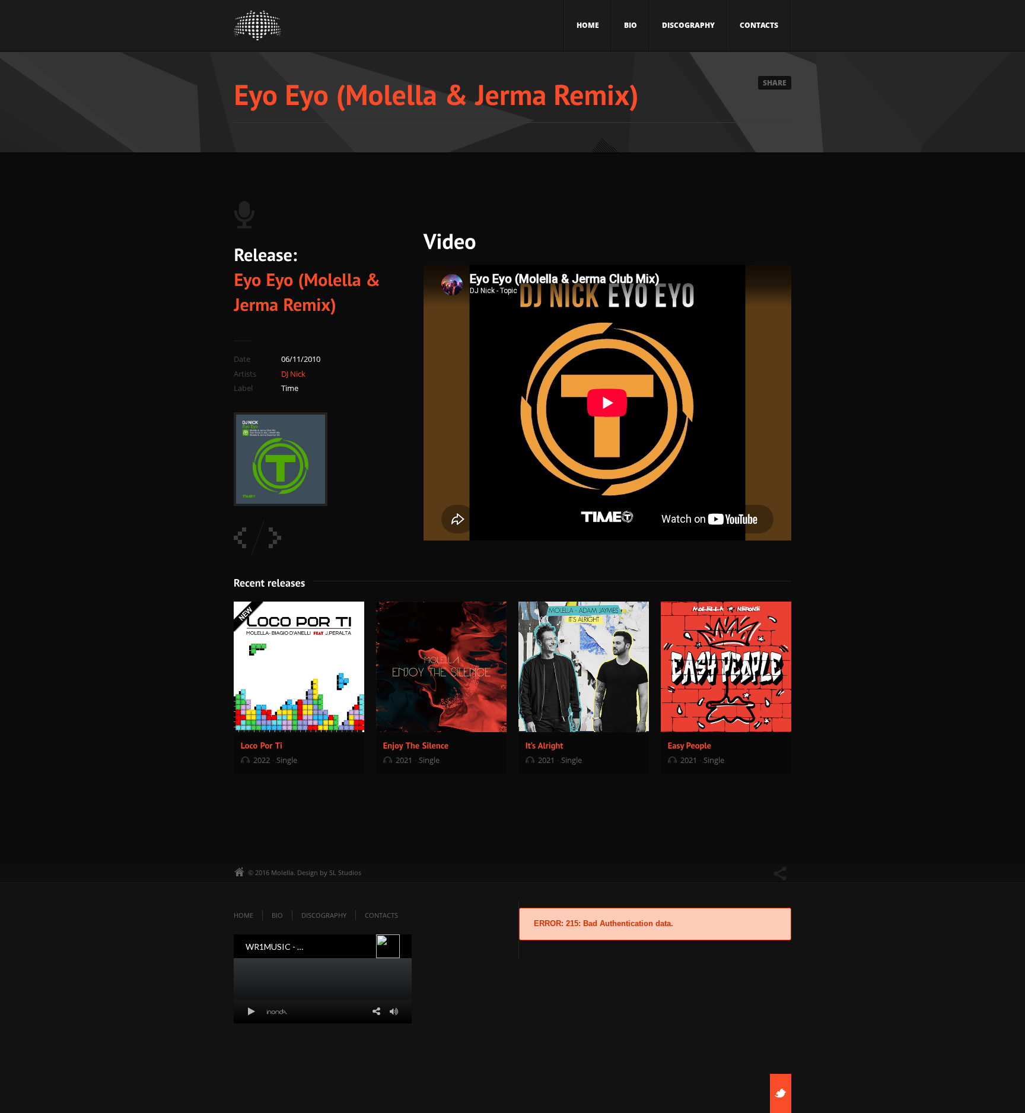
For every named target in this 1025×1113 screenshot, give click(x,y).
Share (775, 83)
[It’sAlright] (545, 745)
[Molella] (257, 29)
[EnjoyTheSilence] (416, 745)
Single (286, 760)
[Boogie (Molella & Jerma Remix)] (240, 537)
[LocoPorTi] (262, 745)
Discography (688, 25)
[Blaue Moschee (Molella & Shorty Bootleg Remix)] (275, 537)
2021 (404, 760)
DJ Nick (293, 373)
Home (588, 25)
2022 (261, 760)
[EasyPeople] (690, 745)
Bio (630, 25)
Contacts (759, 25)
